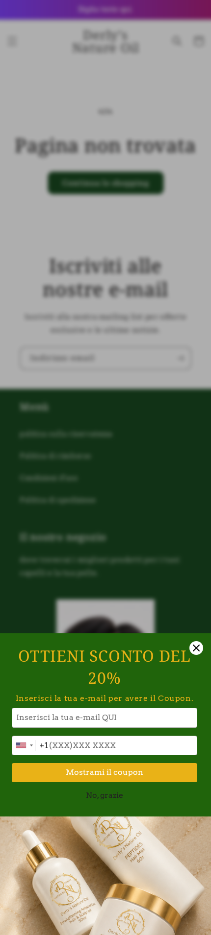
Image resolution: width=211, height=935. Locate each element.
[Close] (196, 648)
